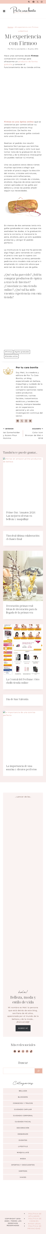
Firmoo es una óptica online (19, 122)
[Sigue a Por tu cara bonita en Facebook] (17, 421)
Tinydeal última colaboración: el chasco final (23, 537)
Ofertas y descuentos (23, 1165)
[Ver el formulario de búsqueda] (28, 1)
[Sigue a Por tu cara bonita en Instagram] (26, 421)
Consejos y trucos (23, 1103)
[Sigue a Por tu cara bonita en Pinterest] (30, 421)
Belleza (23, 1091)
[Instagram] (41, 2)
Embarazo (23, 1134)
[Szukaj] (38, 1070)
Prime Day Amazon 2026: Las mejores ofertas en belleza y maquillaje (21, 516)
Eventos (23, 1140)
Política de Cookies (34, 1220)
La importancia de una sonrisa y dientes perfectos (21, 767)
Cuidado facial (23, 1122)
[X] (37, 2)
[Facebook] (33, 2)
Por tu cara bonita (18, 49)
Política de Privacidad (34, 1227)
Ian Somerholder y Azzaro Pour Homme (11, 433)
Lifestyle (23, 31)
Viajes (23, 1177)
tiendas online (11, 356)
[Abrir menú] (4, 11)
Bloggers (23, 1097)
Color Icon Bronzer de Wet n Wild (34, 433)
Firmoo (8, 352)
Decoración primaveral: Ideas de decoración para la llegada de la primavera (21, 609)
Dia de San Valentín (17, 699)
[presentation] (23, 482)
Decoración (23, 1128)
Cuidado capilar (23, 1109)
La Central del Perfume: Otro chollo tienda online (22, 681)
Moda (23, 1159)
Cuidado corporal (23, 1115)
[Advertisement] (23, 96)
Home (10, 27)
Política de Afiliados (34, 1215)
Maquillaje (23, 1152)
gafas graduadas (22, 352)
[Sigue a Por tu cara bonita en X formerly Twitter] (22, 421)
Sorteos (23, 1171)
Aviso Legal (34, 1223)
